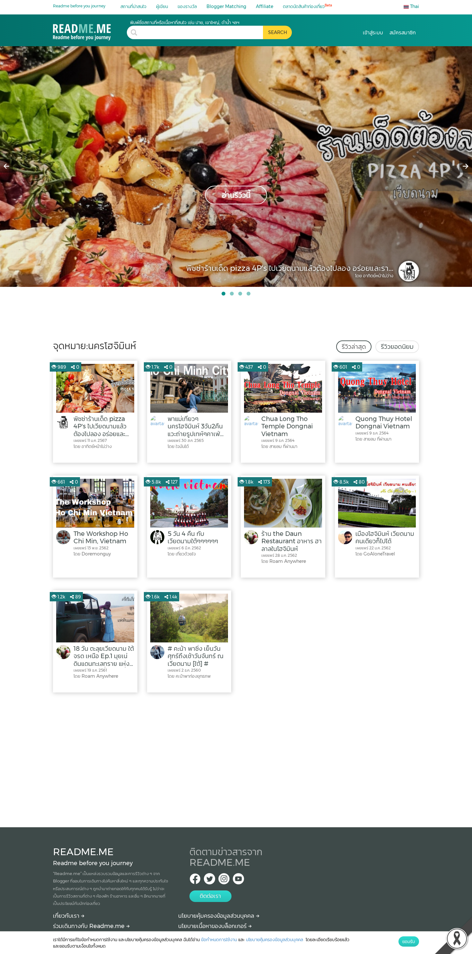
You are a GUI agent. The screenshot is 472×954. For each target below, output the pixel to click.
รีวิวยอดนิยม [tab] (397, 346)
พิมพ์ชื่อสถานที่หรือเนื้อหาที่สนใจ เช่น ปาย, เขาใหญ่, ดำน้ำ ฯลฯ (184, 22)
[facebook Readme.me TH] (195, 880)
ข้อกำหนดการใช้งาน (219, 939)
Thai (414, 6)
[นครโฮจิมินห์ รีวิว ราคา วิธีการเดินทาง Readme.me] (90, 30)
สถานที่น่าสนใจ (133, 6)
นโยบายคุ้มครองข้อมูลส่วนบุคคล (217, 915)
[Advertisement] (236, 758)
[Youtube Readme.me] (238, 880)
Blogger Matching (226, 6)
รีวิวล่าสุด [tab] (354, 346)
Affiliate (264, 6)
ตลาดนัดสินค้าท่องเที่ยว (307, 6)
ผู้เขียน (162, 6)
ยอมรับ (408, 941)
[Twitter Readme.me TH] (209, 880)
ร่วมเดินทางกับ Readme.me (89, 926)
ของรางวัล (187, 6)
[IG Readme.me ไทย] (224, 880)
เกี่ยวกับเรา (67, 915)
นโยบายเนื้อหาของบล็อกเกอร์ (213, 926)
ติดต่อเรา (210, 895)
